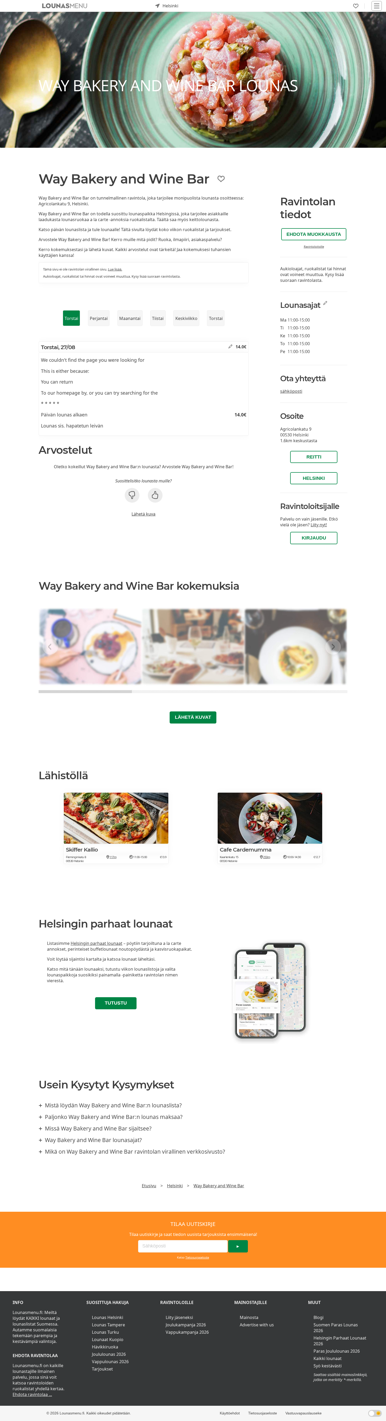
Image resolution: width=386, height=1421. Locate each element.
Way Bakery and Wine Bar (219, 1186)
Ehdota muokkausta (313, 234)
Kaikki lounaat (328, 1358)
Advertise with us (257, 1325)
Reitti (313, 457)
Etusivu (149, 1186)
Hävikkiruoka (105, 1347)
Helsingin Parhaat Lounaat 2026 (340, 1341)
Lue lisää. (115, 269)
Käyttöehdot (230, 1413)
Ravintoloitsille (314, 246)
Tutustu (116, 1003)
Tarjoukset (102, 1369)
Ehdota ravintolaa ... (32, 1394)
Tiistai (158, 318)
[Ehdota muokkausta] (230, 347)
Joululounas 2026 (109, 1354)
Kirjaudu (314, 538)
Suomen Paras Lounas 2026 (336, 1327)
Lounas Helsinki (107, 1317)
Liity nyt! (319, 525)
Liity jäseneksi (179, 1317)
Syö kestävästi (328, 1366)
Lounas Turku (105, 1332)
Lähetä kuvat (193, 717)
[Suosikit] (355, 6)
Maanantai (129, 318)
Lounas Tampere (108, 1325)
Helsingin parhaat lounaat (96, 943)
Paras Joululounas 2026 (337, 1351)
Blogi (319, 1317)
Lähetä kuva (143, 514)
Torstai (71, 318)
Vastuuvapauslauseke (303, 1413)
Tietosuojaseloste (197, 1257)
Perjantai (99, 318)
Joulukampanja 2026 (186, 1325)
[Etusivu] (65, 5)
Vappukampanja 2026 (187, 1332)
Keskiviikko (186, 318)
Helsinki (314, 478)
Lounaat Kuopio (107, 1339)
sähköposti (291, 391)
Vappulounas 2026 (110, 1361)
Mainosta (249, 1317)
